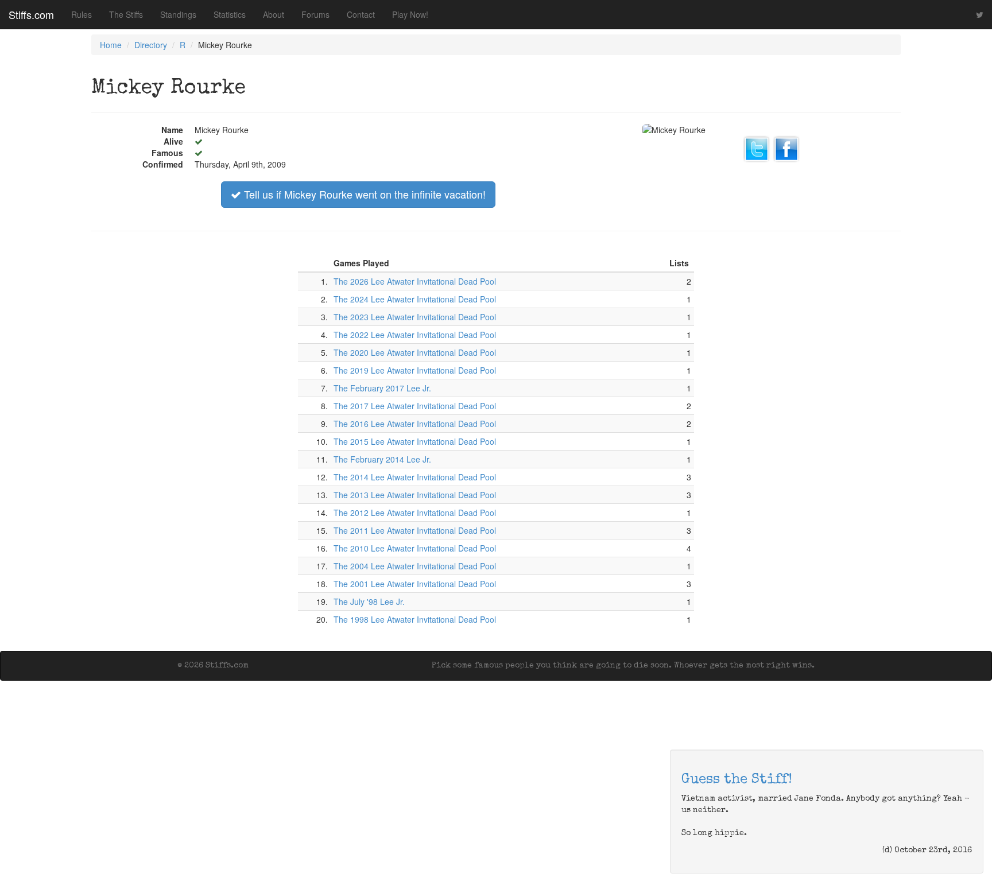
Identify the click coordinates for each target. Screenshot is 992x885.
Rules (81, 14)
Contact (361, 14)
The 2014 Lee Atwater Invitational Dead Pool (415, 477)
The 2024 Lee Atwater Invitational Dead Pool (415, 299)
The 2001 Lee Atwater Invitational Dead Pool (415, 583)
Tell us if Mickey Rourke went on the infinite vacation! (363, 194)
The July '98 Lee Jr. (369, 601)
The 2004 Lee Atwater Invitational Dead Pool (415, 566)
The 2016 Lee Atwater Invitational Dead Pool (415, 423)
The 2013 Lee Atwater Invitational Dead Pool (415, 494)
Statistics (230, 14)
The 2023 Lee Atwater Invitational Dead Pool (415, 317)
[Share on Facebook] (786, 147)
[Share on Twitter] (756, 147)
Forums (315, 14)
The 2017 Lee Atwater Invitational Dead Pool (415, 406)
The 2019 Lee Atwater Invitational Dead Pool (415, 370)
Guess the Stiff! (736, 780)
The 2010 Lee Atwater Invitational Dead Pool (415, 548)
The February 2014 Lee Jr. (382, 459)
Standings (178, 14)
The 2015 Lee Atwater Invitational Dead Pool (415, 441)
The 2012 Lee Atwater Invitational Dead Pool (415, 512)
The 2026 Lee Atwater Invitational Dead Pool (415, 281)
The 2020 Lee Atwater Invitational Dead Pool (415, 352)
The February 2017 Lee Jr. (382, 388)
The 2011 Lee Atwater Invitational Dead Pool (415, 530)
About (273, 14)
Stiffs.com (31, 14)
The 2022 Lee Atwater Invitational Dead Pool (415, 334)
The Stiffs (126, 14)
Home (111, 45)
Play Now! (410, 14)
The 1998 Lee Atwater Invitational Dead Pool (415, 619)
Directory (150, 45)
